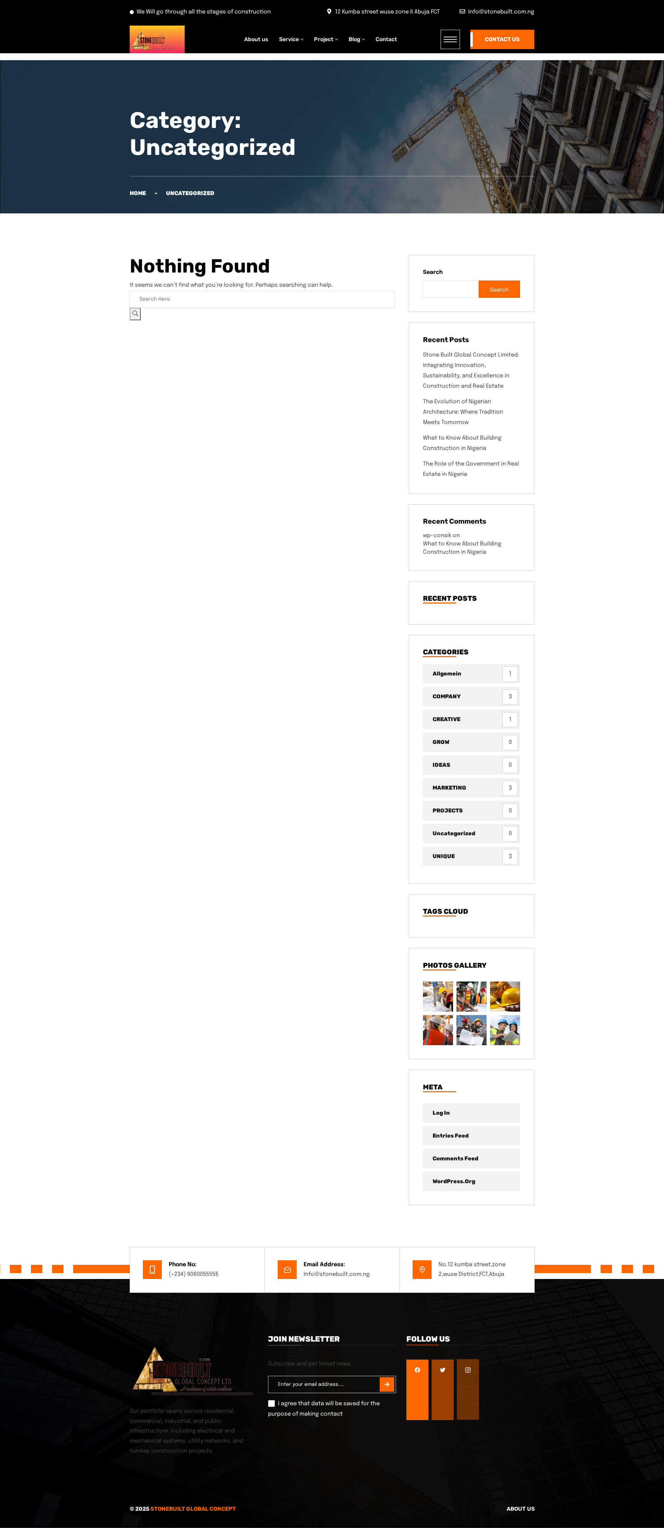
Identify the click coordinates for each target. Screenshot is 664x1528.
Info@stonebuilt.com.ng (337, 1274)
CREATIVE (446, 719)
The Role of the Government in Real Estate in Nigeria (471, 469)
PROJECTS (448, 810)
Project (323, 39)
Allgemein (447, 673)
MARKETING (449, 787)
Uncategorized (454, 833)
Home (138, 193)
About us (256, 39)
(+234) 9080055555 (194, 1274)
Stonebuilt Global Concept (193, 1509)
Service (289, 39)
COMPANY (447, 696)
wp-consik (437, 536)
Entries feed (451, 1135)
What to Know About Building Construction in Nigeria (462, 443)
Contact (386, 39)
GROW (441, 742)
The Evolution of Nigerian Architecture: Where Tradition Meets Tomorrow (463, 412)
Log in (441, 1113)
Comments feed (455, 1158)
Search (433, 272)
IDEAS (441, 765)
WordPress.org (454, 1181)
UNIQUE (444, 856)
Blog (354, 39)
